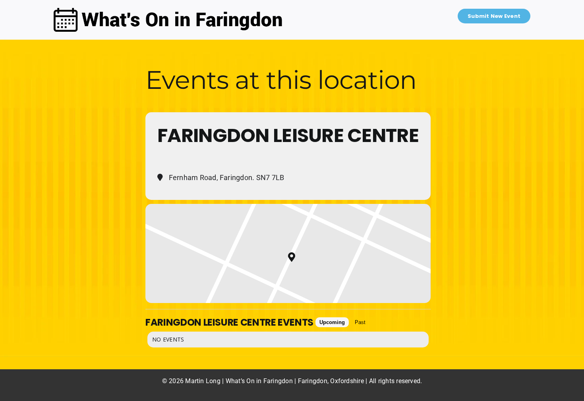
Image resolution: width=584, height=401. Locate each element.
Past (360, 322)
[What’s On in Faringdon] (168, 11)
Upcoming (332, 322)
